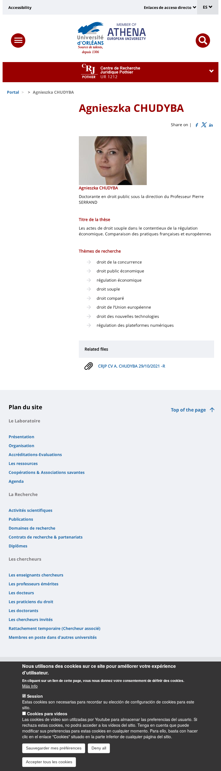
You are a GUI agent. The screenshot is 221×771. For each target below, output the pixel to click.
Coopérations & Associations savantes (47, 472)
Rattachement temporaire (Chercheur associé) (54, 628)
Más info (30, 686)
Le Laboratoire (24, 421)
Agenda (16, 481)
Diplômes (18, 546)
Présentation (21, 436)
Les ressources (23, 463)
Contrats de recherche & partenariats (46, 537)
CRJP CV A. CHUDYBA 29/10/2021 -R (131, 366)
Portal (13, 92)
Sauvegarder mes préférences (53, 748)
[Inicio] (90, 33)
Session (35, 696)
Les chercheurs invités (31, 619)
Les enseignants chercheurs (36, 575)
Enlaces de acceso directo (167, 7)
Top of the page (188, 410)
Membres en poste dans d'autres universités (53, 637)
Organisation (21, 445)
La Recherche (23, 494)
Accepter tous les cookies (49, 762)
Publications (21, 519)
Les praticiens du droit (31, 601)
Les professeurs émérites (33, 584)
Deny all (99, 748)
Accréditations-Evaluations (35, 454)
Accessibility (19, 7)
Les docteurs (21, 592)
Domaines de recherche (32, 528)
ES (206, 7)
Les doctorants (23, 610)
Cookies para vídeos (47, 713)
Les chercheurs (25, 559)
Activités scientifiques (30, 510)
